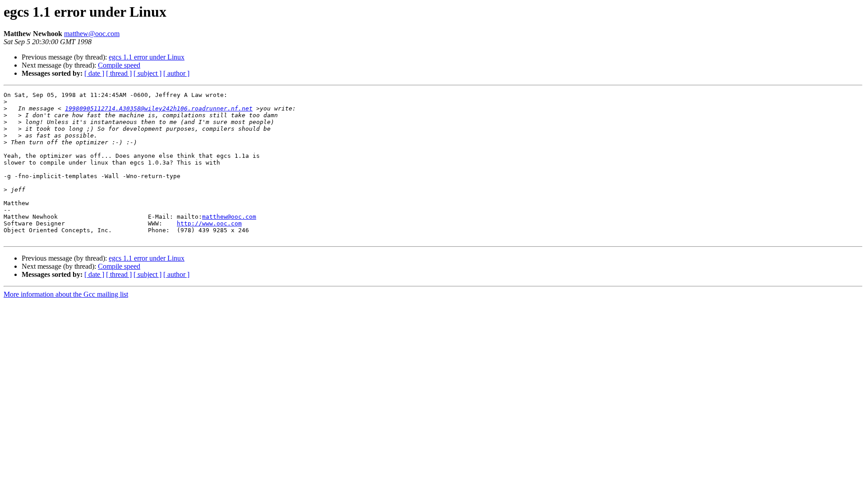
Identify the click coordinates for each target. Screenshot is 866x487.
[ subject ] (147, 73)
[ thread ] (119, 73)
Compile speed (119, 65)
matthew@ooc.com (92, 33)
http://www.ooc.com (209, 223)
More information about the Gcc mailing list (66, 294)
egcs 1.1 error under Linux (146, 57)
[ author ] (176, 73)
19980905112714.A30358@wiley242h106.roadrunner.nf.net (159, 108)
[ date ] (94, 73)
